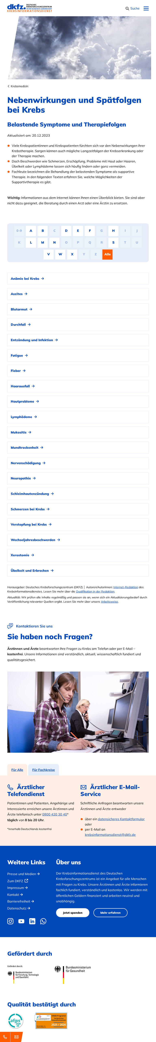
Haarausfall (21, 386)
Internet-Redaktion (125, 587)
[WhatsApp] (43, 921)
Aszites (17, 294)
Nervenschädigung (26, 463)
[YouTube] (21, 921)
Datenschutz (16, 908)
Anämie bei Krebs (25, 279)
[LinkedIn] (32, 921)
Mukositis (19, 432)
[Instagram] (11, 921)
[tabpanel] (78, 810)
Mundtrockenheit (25, 447)
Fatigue (17, 355)
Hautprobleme (23, 401)
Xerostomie (20, 555)
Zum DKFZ (15, 881)
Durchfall (19, 324)
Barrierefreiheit (18, 901)
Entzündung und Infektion (32, 340)
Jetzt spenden (72, 913)
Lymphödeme (22, 417)
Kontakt (13, 895)
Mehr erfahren (110, 913)
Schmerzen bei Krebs (28, 509)
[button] (132, 8)
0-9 (19, 231)
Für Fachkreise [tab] (43, 770)
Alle (107, 254)
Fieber (16, 371)
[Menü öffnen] (146, 9)
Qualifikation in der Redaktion (95, 591)
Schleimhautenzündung (30, 494)
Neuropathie (21, 478)
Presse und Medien (21, 874)
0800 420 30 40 (54, 814)
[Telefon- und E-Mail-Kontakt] (12, 1037)
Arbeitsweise (109, 601)
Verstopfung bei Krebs (29, 524)
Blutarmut (19, 309)
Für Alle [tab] (17, 770)
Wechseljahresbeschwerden (33, 540)
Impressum (15, 888)
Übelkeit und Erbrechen (30, 570)
